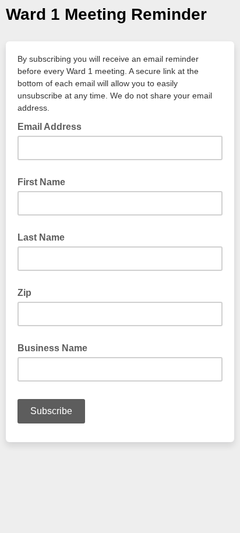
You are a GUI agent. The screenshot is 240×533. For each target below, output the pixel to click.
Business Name (52, 348)
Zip (24, 293)
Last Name (41, 237)
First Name (41, 182)
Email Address (53, 125)
